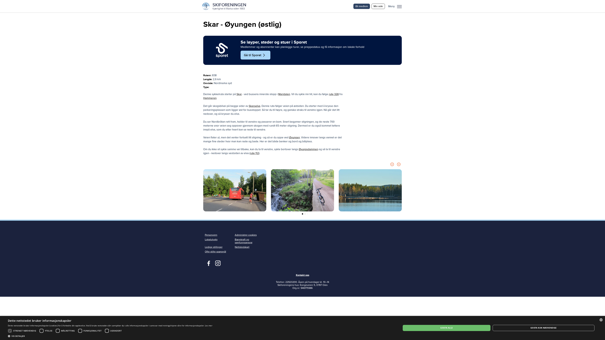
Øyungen (294, 137)
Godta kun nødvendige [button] (543, 327)
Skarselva (254, 106)
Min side (378, 6)
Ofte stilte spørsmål (215, 251)
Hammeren (209, 98)
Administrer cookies (246, 235)
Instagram (218, 263)
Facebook (208, 263)
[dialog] (302, 328)
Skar (239, 94)
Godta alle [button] (446, 327)
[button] (396, 6)
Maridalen (284, 94)
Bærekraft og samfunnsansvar (243, 241)
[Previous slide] (392, 165)
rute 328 (334, 94)
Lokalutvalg (211, 239)
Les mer (208, 325)
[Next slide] (399, 165)
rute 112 (254, 153)
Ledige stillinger (213, 247)
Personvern (211, 235)
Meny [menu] (399, 6)
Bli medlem (361, 6)
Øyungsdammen (308, 149)
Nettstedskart (242, 247)
